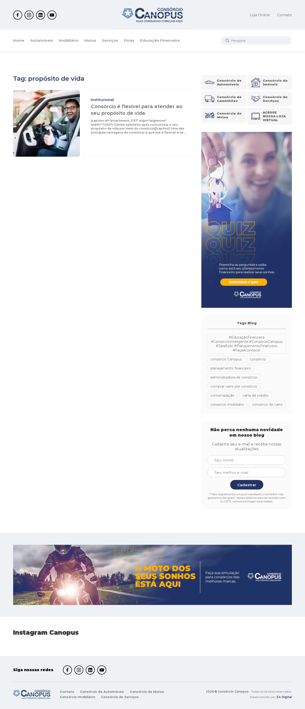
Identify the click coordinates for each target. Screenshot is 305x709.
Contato (284, 15)
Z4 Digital (284, 697)
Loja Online (260, 15)
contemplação (222, 395)
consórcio (258, 359)
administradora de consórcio (233, 377)
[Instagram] (29, 15)
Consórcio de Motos (147, 692)
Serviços (110, 40)
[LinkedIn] (40, 15)
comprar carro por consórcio (233, 386)
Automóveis (41, 40)
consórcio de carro (267, 404)
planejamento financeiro (230, 368)
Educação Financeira (160, 40)
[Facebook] (17, 15)
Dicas (129, 40)
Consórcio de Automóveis (102, 692)
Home (18, 40)
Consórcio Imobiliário (77, 697)
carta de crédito (256, 395)
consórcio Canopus (226, 359)
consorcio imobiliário (227, 404)
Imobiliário (68, 40)
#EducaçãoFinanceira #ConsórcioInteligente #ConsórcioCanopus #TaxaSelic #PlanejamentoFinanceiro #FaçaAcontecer (247, 343)
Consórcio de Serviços (120, 697)
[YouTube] (51, 15)
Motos (90, 40)
